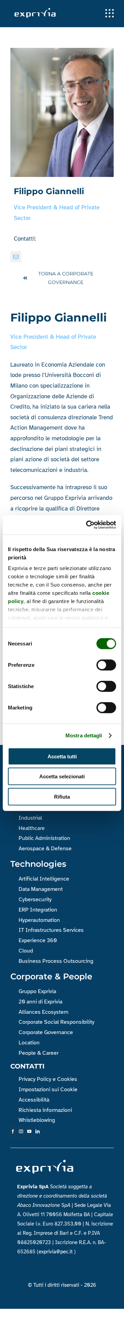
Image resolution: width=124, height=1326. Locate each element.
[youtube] (29, 1131)
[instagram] (21, 1131)
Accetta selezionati (62, 776)
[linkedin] (37, 1131)
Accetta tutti (62, 756)
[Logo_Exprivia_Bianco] (35, 9)
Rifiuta (62, 796)
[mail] (15, 256)
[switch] (106, 664)
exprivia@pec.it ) (57, 1252)
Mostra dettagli (83, 735)
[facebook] (12, 1131)
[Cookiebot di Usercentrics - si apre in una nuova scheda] (87, 524)
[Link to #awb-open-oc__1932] (109, 13)
